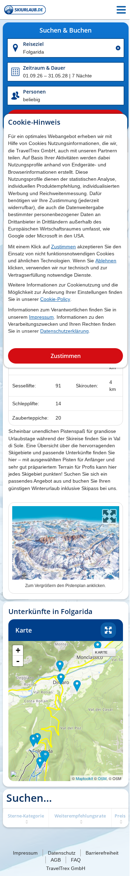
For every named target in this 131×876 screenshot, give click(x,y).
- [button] (17, 661)
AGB (56, 860)
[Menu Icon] (121, 9)
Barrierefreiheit (102, 853)
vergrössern (108, 630)
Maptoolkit (84, 778)
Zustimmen (63, 246)
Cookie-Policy (55, 299)
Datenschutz (61, 853)
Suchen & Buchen (65, 30)
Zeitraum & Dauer (44, 67)
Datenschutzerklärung (64, 331)
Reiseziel (33, 44)
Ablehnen (105, 260)
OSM (102, 778)
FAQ (76, 860)
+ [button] (18, 650)
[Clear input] (118, 48)
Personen (34, 91)
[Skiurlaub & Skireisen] (25, 9)
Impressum (41, 317)
